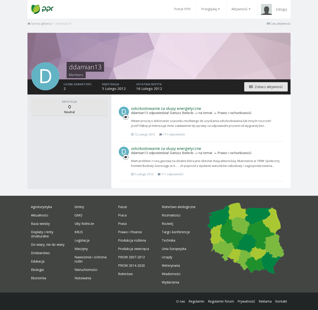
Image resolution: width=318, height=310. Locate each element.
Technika (168, 240)
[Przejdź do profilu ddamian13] (124, 112)
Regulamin (196, 301)
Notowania (82, 278)
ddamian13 (139, 113)
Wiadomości (171, 274)
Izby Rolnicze (84, 224)
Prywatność (246, 301)
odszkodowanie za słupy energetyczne (166, 108)
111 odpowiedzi (173, 134)
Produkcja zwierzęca (133, 249)
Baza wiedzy (40, 224)
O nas (180, 301)
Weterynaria (171, 265)
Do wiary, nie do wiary (47, 245)
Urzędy (167, 257)
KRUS (78, 232)
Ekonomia (38, 278)
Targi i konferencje (176, 232)
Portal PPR (182, 9)
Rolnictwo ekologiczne (179, 207)
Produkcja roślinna (132, 240)
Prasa (122, 224)
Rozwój (167, 224)
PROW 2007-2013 (131, 257)
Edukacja (37, 261)
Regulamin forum (221, 301)
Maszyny (81, 249)
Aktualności (39, 215)
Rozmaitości (171, 215)
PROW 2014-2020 (131, 265)
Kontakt (281, 301)
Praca (122, 215)
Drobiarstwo (40, 253)
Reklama (265, 301)
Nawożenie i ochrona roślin (90, 259)
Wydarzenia (170, 282)
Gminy (79, 207)
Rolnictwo (125, 274)
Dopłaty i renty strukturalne (42, 234)
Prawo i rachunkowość (234, 113)
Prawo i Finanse (130, 232)
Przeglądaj (209, 9)
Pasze (122, 207)
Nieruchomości (85, 270)
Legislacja (81, 240)
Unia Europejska (174, 249)
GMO (78, 215)
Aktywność (239, 9)
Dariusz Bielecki (181, 113)
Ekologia (37, 270)
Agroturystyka (41, 207)
